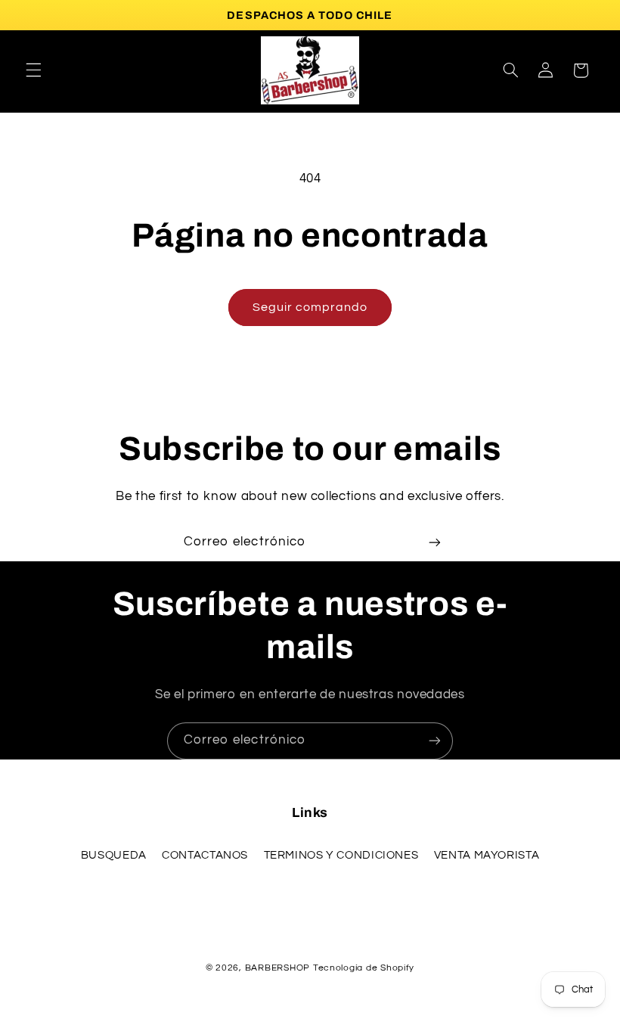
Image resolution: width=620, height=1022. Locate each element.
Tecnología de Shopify (363, 968)
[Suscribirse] (434, 542)
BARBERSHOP (279, 968)
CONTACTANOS (205, 855)
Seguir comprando (310, 307)
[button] (33, 70)
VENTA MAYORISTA (486, 855)
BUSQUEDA (114, 855)
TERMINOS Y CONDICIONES (341, 855)
